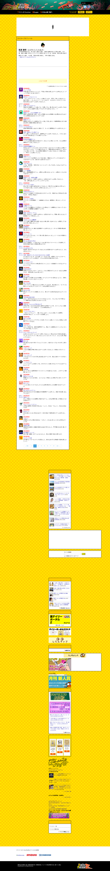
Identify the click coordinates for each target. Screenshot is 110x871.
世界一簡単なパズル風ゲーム (31, 132)
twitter (85, 6)
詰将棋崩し (26, 226)
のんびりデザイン (31, 57)
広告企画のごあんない (65, 608)
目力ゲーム (26, 411)
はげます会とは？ (53, 770)
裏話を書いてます (60, 625)
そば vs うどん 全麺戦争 (29, 219)
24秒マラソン (27, 156)
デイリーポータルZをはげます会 (73, 12)
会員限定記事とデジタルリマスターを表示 (57, 86)
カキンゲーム (27, 325)
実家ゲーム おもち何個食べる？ (32, 112)
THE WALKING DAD (29, 297)
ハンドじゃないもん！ (29, 311)
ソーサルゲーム (27, 362)
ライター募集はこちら (64, 831)
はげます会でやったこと (55, 801)
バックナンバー (66, 527)
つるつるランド (27, 163)
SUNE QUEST (27, 269)
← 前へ (27, 446)
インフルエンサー (28, 262)
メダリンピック (27, 348)
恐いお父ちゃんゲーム (29, 390)
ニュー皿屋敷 (27, 170)
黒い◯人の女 (27, 283)
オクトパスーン (27, 234)
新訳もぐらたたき (28, 376)
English (35, 12)
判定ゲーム (26, 397)
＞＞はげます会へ (67, 797)
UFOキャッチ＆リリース (30, 97)
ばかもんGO (26, 290)
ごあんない (81, 12)
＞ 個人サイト (22, 57)
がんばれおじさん (28, 248)
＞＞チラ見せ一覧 (67, 791)
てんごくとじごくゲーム (30, 404)
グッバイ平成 (27, 90)
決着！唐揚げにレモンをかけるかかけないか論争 (36, 255)
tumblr (92, 6)
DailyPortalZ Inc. (84, 866)
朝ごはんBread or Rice (29, 241)
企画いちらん (67, 732)
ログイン (89, 12)
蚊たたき (25, 341)
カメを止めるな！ (28, 126)
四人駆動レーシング (28, 432)
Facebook (88, 6)
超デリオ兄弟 (27, 318)
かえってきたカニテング (30, 332)
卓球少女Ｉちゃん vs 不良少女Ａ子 (32, 304)
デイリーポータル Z (23, 6)
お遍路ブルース (27, 205)
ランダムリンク (75, 655)
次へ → (59, 446)
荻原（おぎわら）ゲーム (30, 212)
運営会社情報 (21, 864)
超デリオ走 (26, 276)
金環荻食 (25, 369)
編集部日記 (67, 650)
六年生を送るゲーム (28, 191)
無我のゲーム (27, 119)
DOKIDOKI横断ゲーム (29, 139)
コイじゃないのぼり (28, 184)
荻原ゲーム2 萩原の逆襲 (30, 177)
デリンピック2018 (28, 198)
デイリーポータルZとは (24, 12)
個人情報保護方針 (30, 864)
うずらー (25, 418)
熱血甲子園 (26, 425)
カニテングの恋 (27, 438)
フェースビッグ (27, 355)
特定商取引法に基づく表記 (54, 864)
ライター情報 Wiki (54, 829)
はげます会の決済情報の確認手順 (58, 809)
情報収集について (41, 864)
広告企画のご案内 (46, 12)
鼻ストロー (26, 383)
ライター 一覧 (53, 826)
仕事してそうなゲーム (29, 105)
